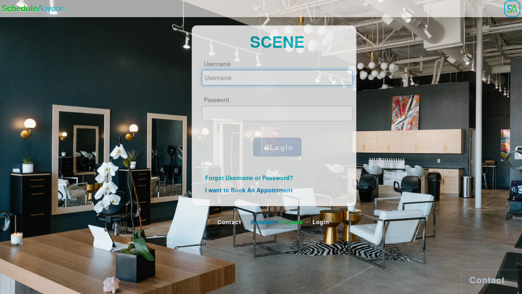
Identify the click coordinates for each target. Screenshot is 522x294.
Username (217, 64)
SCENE (277, 41)
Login (282, 147)
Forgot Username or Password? (249, 178)
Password (216, 100)
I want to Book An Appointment (249, 190)
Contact (229, 222)
